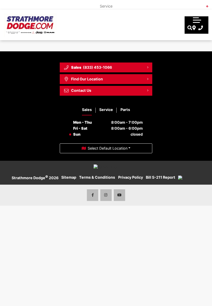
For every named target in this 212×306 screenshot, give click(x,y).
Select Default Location (107, 148)
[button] (197, 19)
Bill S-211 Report (160, 177)
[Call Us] (199, 28)
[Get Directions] (193, 28)
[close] (203, 4)
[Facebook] (93, 195)
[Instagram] (106, 195)
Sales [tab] (87, 109)
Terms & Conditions (97, 177)
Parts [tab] (125, 109)
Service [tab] (106, 109)
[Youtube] (119, 195)
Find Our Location (87, 79)
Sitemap (68, 177)
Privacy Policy (130, 177)
